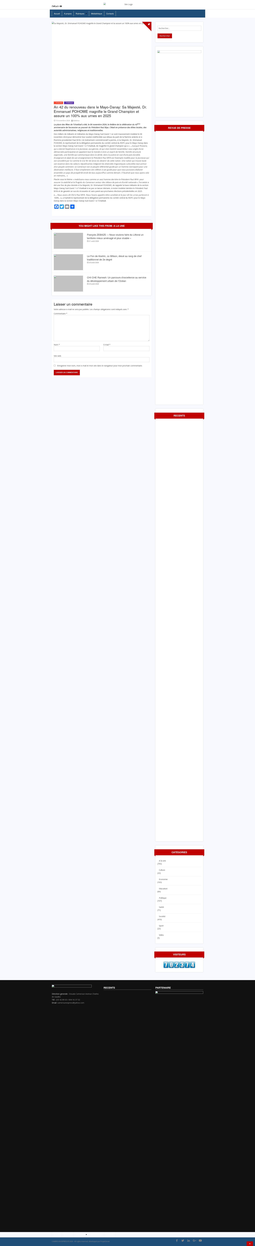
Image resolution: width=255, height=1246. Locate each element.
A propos (68, 13)
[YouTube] (61, 6)
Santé (161, 907)
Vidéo (161, 935)
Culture (162, 870)
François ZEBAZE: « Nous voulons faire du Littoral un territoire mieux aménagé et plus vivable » (115, 236)
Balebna (76, 120)
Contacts (110, 13)
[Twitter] (54, 6)
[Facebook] (52, 6)
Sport (161, 925)
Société (162, 916)
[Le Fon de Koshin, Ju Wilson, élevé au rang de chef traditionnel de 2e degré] (68, 262)
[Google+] (58, 6)
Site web (57, 356)
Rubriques (80, 13)
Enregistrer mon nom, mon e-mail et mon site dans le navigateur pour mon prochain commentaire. (99, 365)
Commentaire (60, 313)
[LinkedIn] (56, 6)
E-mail (106, 344)
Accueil (57, 13)
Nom (57, 344)
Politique (69, 103)
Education (163, 888)
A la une (59, 103)
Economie (163, 879)
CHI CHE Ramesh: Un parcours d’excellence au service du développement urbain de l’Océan (116, 279)
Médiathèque (96, 13)
